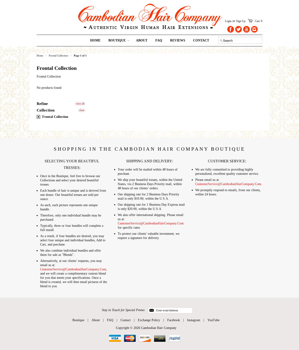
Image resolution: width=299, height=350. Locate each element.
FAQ (110, 320)
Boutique (78, 320)
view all (80, 103)
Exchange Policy (149, 320)
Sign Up (241, 21)
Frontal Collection (54, 117)
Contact (126, 320)
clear (81, 110)
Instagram (193, 320)
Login (228, 21)
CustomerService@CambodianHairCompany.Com (73, 269)
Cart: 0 (258, 21)
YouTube (213, 320)
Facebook (173, 320)
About (96, 320)
